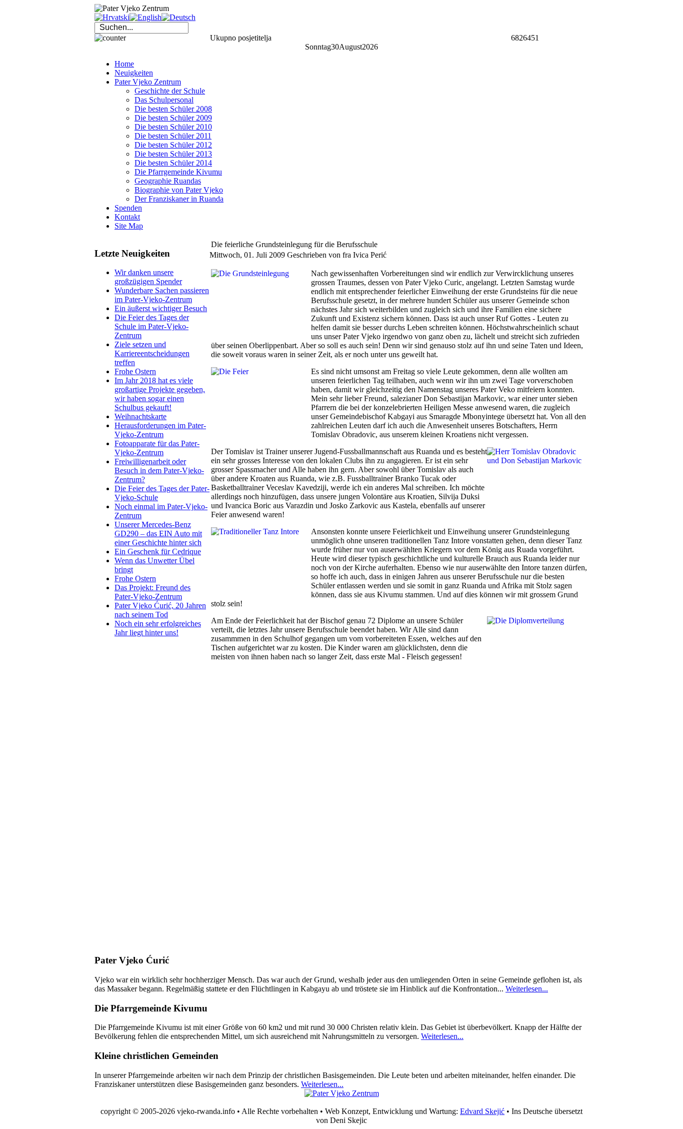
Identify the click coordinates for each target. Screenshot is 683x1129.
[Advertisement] (134, 795)
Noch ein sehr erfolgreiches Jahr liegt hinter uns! (157, 628)
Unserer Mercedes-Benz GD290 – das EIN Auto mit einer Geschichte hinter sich (158, 533)
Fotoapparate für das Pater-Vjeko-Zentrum (157, 448)
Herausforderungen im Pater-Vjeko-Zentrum (160, 430)
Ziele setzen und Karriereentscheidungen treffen (152, 353)
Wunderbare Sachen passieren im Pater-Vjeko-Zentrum (161, 295)
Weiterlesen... (527, 988)
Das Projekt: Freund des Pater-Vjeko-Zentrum (152, 592)
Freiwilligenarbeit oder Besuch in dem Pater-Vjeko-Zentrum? (159, 470)
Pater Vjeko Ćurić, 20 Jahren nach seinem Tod (160, 610)
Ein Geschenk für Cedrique (157, 551)
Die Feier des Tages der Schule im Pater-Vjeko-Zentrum (151, 326)
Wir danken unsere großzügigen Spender (148, 277)
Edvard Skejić (482, 1111)
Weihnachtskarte (140, 416)
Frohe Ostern (135, 371)
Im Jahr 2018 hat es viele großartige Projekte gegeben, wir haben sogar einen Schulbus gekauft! (159, 394)
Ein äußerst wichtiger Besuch (160, 308)
